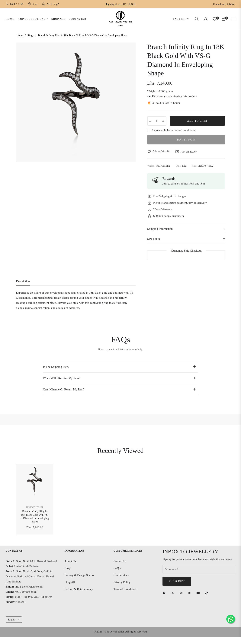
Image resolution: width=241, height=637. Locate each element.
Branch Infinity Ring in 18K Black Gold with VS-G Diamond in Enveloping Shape (35, 516)
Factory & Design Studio (79, 575)
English (179, 18)
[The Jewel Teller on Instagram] (190, 592)
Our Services (121, 575)
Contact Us (120, 561)
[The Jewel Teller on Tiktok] (207, 592)
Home (20, 35)
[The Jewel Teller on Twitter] (173, 592)
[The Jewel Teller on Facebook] (164, 592)
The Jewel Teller (34, 507)
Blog (67, 568)
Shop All (70, 582)
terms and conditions (183, 130)
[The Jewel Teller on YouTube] (199, 592)
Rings (30, 35)
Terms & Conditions (125, 589)
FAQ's (117, 568)
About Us (70, 561)
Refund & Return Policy (79, 589)
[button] (196, 19)
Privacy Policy (122, 582)
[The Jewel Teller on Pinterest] (182, 592)
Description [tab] (23, 281)
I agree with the (173, 130)
